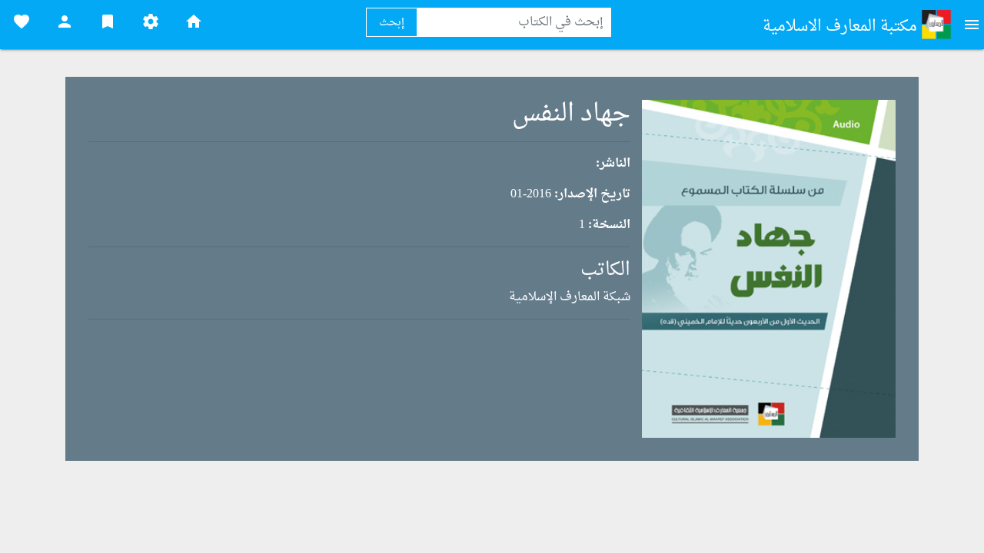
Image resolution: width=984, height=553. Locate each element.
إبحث (391, 22)
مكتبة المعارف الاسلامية (842, 26)
